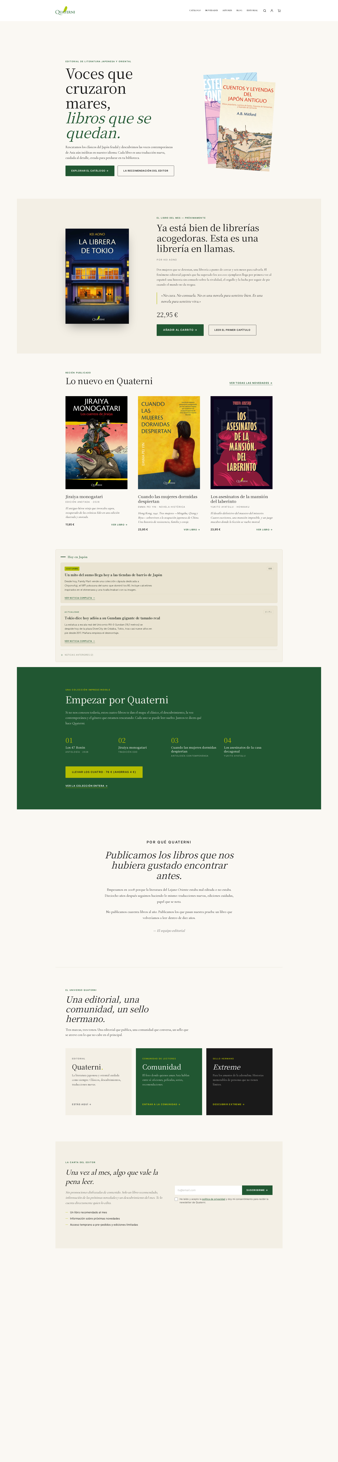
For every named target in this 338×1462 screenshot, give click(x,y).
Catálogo (195, 10)
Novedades (211, 10)
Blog (239, 10)
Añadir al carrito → (180, 330)
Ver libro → (119, 524)
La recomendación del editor (145, 170)
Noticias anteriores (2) (79, 654)
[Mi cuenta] (271, 10)
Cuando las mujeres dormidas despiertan (167, 498)
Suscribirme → (257, 1190)
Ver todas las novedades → (251, 383)
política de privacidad (213, 1199)
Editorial (252, 10)
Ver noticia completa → (80, 597)
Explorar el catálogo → (90, 170)
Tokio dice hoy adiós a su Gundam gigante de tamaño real (112, 617)
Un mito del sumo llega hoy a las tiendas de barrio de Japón (113, 574)
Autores (227, 10)
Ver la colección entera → (86, 785)
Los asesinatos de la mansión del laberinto (239, 498)
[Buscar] (264, 10)
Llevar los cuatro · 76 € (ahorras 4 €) (104, 772)
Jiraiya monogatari (84, 496)
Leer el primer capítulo (232, 330)
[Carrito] (279, 10)
